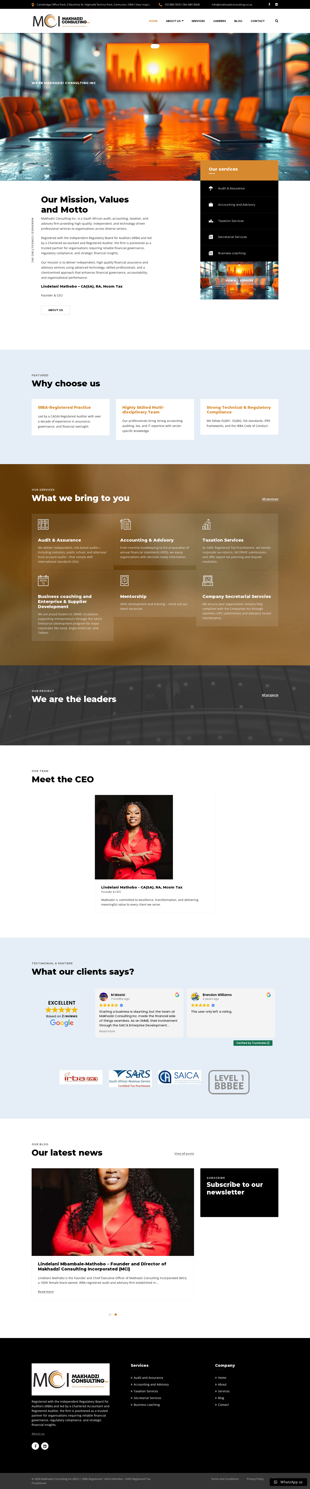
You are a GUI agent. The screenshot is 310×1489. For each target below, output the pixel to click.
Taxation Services (230, 221)
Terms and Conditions (225, 1479)
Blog (238, 21)
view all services (239, 280)
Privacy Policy (255, 1479)
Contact (258, 21)
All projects (270, 695)
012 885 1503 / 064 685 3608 (182, 4)
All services (270, 499)
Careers (219, 21)
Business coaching (231, 253)
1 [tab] (110, 1314)
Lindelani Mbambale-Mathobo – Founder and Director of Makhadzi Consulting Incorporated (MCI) (102, 1266)
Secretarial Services (232, 237)
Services (198, 21)
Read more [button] (107, 1031)
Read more (46, 1291)
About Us (173, 21)
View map (141, 4)
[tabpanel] (112, 1235)
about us (55, 310)
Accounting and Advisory (236, 204)
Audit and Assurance (148, 1378)
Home (153, 21)
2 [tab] (116, 1314)
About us (38, 1433)
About (222, 1384)
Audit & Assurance (231, 188)
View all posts (184, 1153)
